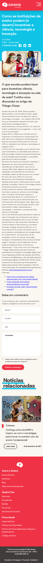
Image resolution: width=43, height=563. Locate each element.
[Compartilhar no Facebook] (20, 45)
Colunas (6, 39)
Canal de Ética (8, 521)
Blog (4, 482)
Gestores (6, 496)
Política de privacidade (16, 549)
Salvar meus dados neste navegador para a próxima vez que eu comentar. (21, 360)
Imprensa (6, 478)
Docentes (6, 507)
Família (5, 504)
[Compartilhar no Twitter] (24, 45)
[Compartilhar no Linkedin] (29, 45)
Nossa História (8, 475)
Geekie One (8, 492)
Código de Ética (9, 535)
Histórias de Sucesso (11, 511)
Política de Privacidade (12, 525)
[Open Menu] (38, 4)
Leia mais (10, 446)
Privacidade (8, 517)
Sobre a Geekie (10, 470)
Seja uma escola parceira (12, 486)
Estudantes (7, 500)
